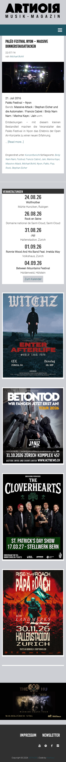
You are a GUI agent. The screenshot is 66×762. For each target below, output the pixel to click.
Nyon (39, 163)
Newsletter (51, 735)
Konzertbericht (32, 155)
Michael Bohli (29, 163)
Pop (52, 163)
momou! (50, 758)
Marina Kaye (21, 115)
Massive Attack (23, 107)
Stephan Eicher (44, 107)
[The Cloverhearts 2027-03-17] (33, 558)
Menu (60, 30)
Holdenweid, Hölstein (33, 267)
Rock (8, 167)
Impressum (28, 735)
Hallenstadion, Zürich (33, 234)
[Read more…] (16, 141)
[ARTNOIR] (33, 16)
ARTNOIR (33, 758)
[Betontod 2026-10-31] (33, 462)
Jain (33, 115)
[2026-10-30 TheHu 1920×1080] (33, 719)
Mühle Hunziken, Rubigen (33, 201)
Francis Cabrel (33, 111)
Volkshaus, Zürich (33, 251)
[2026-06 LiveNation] (33, 376)
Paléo (46, 163)
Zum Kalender (33, 279)
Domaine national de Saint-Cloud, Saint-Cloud (33, 218)
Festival (21, 159)
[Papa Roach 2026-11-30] (33, 654)
